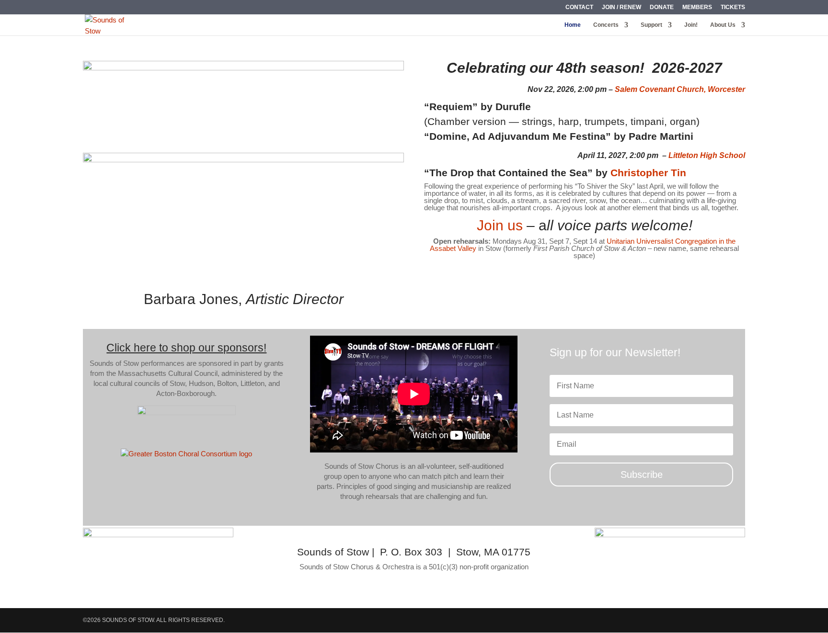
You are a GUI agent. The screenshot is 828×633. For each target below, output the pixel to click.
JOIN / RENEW (621, 7)
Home (572, 25)
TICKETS (733, 7)
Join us (500, 225)
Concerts (606, 25)
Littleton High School (706, 155)
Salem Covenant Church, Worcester (680, 89)
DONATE (662, 7)
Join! (691, 25)
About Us (723, 25)
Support (651, 25)
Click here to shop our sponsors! (186, 347)
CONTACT (579, 7)
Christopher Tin (648, 172)
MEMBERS (697, 7)
